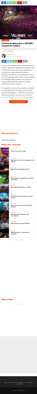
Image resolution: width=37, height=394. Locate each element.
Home (5, 382)
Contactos (22, 382)
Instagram (30, 382)
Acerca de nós (13, 382)
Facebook (19, 384)
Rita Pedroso (11, 54)
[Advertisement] (18, 119)
